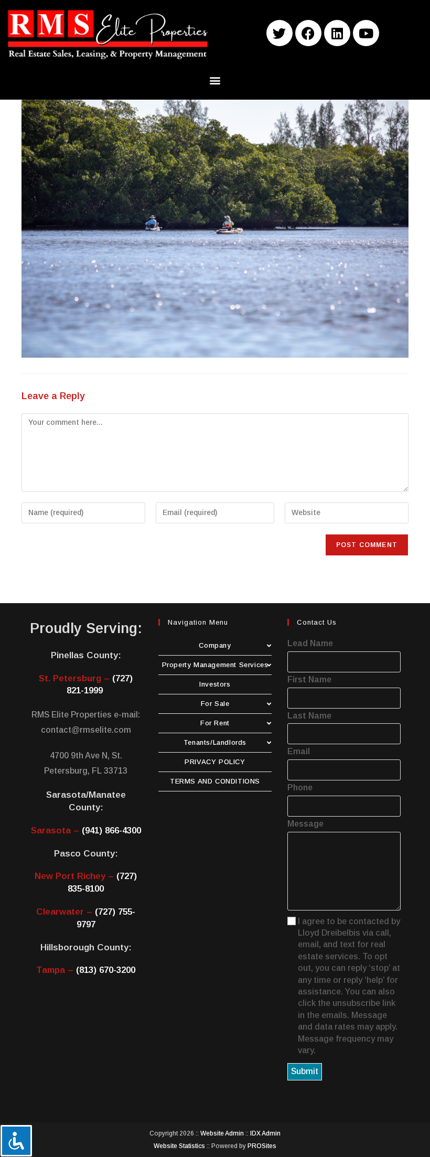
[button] (215, 80)
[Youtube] (366, 33)
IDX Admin (265, 1133)
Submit (304, 1071)
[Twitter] (279, 33)
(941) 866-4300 (111, 830)
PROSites (262, 1146)
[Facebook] (308, 33)
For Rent (215, 723)
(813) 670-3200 (105, 970)
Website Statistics (179, 1146)
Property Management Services (215, 665)
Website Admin (222, 1133)
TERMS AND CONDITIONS (215, 781)
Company (215, 645)
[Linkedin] (337, 33)
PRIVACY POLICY (215, 762)
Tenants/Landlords (215, 742)
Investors (214, 684)
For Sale (215, 704)
